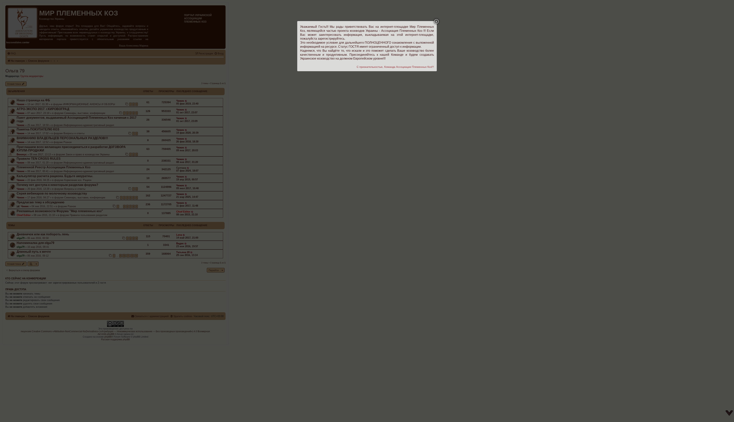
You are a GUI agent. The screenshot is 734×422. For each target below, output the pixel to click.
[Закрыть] (436, 21)
